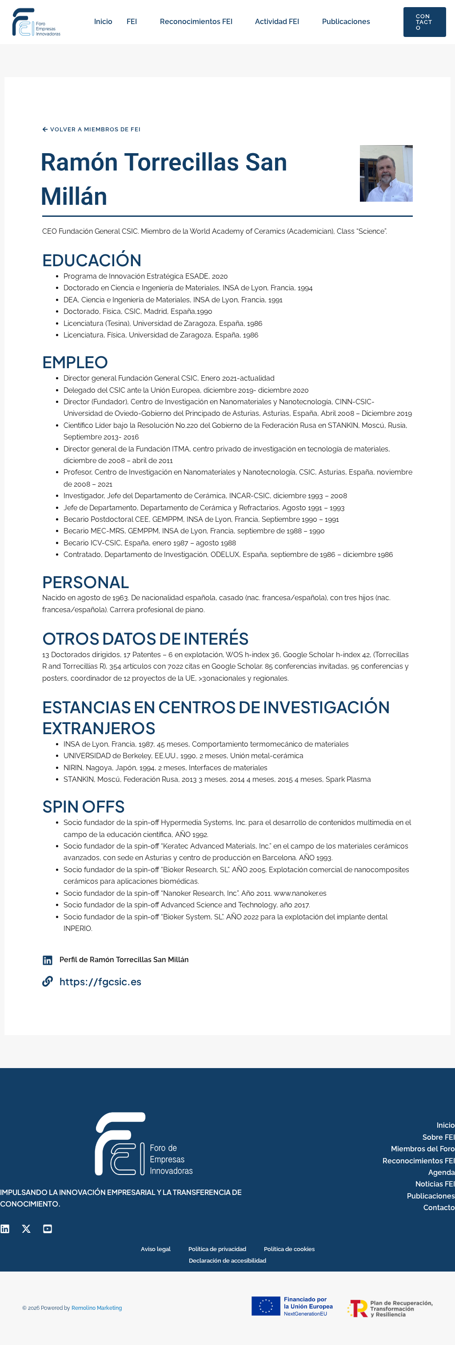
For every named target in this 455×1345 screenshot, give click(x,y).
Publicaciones (346, 21)
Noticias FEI (435, 1184)
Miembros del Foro (423, 1149)
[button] (141, 22)
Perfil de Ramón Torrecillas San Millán (124, 959)
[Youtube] (47, 1229)
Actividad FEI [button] (277, 21)
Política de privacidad (217, 1249)
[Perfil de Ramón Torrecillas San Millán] (47, 960)
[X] (26, 1229)
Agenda (441, 1172)
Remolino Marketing (97, 1308)
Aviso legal (156, 1249)
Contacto (439, 1207)
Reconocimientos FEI (196, 21)
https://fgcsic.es (100, 981)
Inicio (103, 21)
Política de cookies (289, 1249)
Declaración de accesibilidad (227, 1260)
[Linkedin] (5, 1229)
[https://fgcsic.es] (47, 981)
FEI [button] (132, 21)
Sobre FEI (439, 1137)
